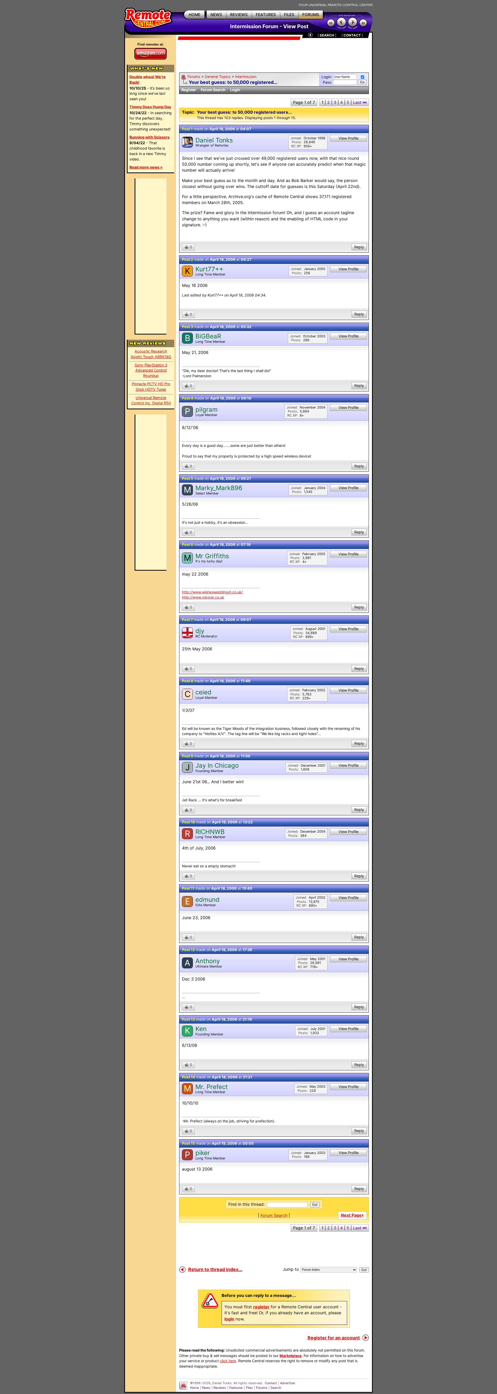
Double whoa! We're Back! (147, 79)
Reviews (220, 1388)
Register (188, 90)
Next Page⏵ (352, 1215)
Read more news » (146, 167)
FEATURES (266, 14)
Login (235, 90)
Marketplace (291, 1355)
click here (228, 1361)
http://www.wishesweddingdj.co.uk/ (212, 592)
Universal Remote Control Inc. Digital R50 (151, 400)
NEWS (216, 14)
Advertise (287, 1383)
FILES (289, 14)
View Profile (349, 138)
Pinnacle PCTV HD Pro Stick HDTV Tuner (151, 386)
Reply (359, 247)
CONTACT (352, 35)
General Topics (218, 76)
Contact (271, 1383)
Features (236, 1388)
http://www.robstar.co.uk (203, 597)
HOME (194, 14)
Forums (193, 76)
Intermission (245, 76)
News (206, 1388)
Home (194, 1388)
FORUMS (310, 14)
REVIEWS (239, 14)
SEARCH (327, 35)
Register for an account (334, 1337)
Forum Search (213, 90)
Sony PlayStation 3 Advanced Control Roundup (151, 370)
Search (276, 1388)
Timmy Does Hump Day (150, 107)
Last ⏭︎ (360, 102)
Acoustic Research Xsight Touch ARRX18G (151, 354)
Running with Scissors (149, 137)
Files (249, 1388)
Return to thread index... (215, 1269)
